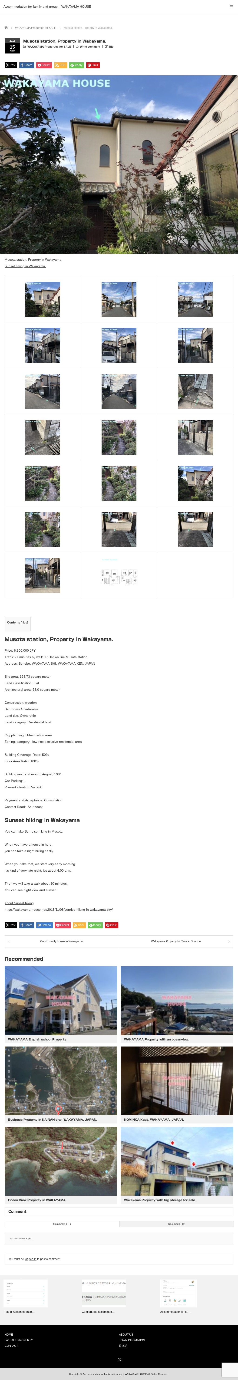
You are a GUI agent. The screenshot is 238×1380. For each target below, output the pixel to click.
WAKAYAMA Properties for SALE (49, 46)
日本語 (123, 1345)
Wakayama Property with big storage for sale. (160, 1200)
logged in (30, 1259)
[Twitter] (119, 1359)
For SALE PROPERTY (19, 1340)
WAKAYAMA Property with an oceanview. (156, 1039)
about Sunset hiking (19, 903)
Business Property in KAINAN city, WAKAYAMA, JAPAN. (52, 1119)
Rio (111, 46)
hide (24, 622)
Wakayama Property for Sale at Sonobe (176, 941)
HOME (9, 1334)
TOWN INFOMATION (132, 1340)
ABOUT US (126, 1334)
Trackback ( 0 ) (176, 1224)
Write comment (90, 46)
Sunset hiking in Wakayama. (25, 266)
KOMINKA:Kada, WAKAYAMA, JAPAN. (154, 1119)
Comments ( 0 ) (62, 1224)
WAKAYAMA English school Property (37, 1039)
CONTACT (11, 1345)
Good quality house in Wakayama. (61, 941)
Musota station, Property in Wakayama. (33, 259)
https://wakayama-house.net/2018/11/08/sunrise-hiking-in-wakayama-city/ (59, 909)
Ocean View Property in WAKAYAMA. (37, 1200)
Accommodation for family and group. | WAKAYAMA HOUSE (47, 6)
